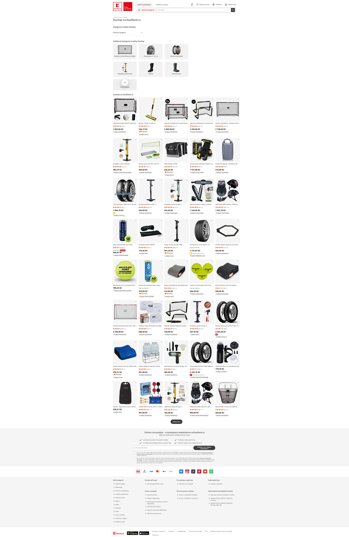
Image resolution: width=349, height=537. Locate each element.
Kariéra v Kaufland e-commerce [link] (188, 498)
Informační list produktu (198, 253)
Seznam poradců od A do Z (155, 484)
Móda (117, 504)
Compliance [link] (171, 531)
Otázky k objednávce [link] (153, 498)
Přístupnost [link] (155, 535)
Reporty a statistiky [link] (216, 484)
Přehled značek (120, 522)
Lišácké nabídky (120, 484)
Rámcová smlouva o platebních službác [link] (222, 495)
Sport (117, 511)
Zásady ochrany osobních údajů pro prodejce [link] (221, 499)
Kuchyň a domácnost (121, 494)
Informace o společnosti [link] (158, 531)
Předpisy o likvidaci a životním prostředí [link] (221, 531)
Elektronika (118, 487)
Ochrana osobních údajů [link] (195, 531)
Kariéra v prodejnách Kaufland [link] (188, 495)
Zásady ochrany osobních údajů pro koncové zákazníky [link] (221, 504)
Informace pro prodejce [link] (186, 484)
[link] (162, 4)
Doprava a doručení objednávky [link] (156, 510)
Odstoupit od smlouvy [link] (154, 506)
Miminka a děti (120, 498)
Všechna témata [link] (152, 495)
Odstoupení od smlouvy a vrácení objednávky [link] (157, 503)
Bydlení (117, 501)
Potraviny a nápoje (121, 518)
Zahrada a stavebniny (122, 491)
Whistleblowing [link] (181, 531)
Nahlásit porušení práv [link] (154, 513)
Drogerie (118, 508)
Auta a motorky (120, 515)
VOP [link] (206, 531)
